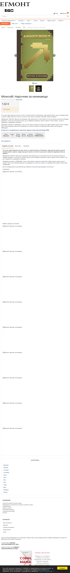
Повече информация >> (46, 571)
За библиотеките (7, 506)
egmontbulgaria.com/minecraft (46, 166)
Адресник (5, 525)
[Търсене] (67, 16)
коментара (11, 99)
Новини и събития (7, 508)
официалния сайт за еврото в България (11, 539)
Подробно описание (7, 146)
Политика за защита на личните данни (12, 503)
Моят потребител (7, 522)
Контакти (5, 512)
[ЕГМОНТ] (15, 4)
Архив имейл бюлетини (8, 509)
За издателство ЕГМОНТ (9, 511)
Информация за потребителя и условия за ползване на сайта (18, 504)
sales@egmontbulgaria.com (8, 544)
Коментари (26, 146)
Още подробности (6, 141)
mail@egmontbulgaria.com (7, 548)
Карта (17, 544)
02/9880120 (16, 547)
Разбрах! (62, 568)
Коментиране (19, 99)
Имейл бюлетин (7, 529)
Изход (4, 532)
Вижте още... (18, 146)
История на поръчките (8, 527)
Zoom (35, 83)
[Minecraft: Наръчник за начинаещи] (35, 55)
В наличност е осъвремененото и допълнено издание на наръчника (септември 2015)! (25, 130)
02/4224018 (12, 542)
